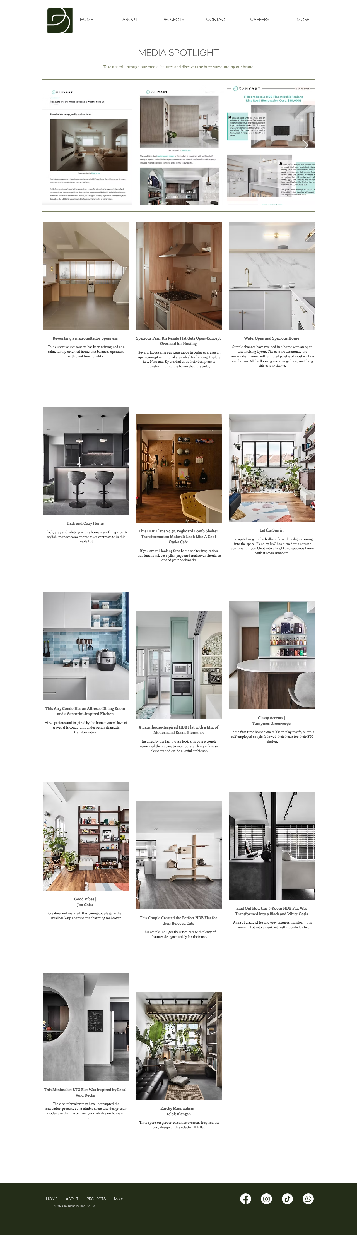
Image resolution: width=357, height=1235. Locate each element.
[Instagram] (266, 1198)
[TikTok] (287, 1198)
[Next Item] (305, 145)
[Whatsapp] (308, 1198)
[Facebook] (245, 1198)
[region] (85, 311)
